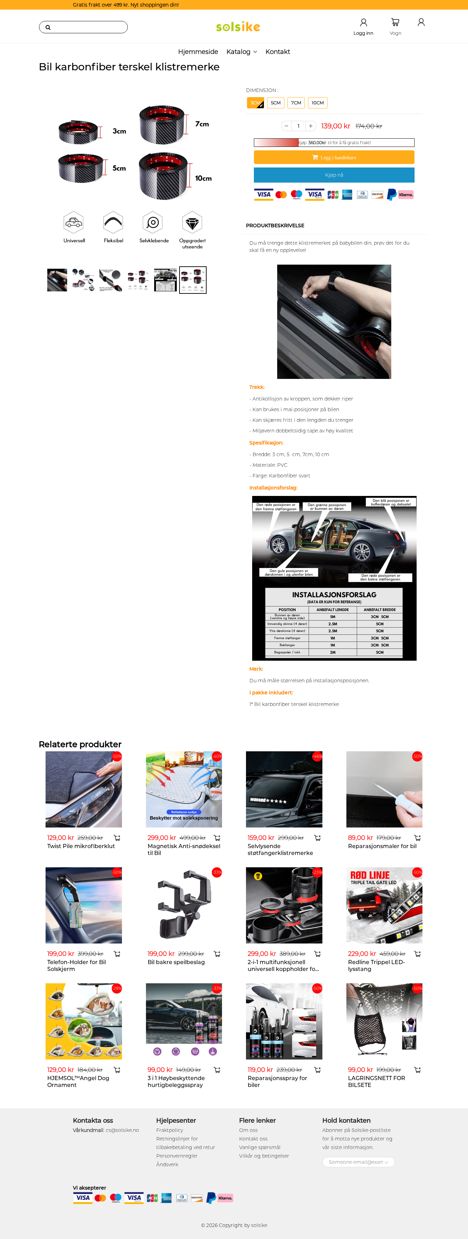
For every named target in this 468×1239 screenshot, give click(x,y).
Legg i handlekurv (340, 157)
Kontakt (278, 52)
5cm (276, 102)
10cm (318, 102)
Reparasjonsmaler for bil (382, 846)
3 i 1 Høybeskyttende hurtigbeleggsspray (176, 1081)
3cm (255, 102)
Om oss (248, 1130)
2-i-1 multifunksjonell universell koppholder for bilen (283, 969)
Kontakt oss (253, 1139)
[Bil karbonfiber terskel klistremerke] (133, 175)
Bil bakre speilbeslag (176, 962)
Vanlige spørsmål (260, 1147)
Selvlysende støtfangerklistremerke (280, 849)
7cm (296, 102)
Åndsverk (167, 1164)
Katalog (238, 52)
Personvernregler (177, 1156)
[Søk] (48, 27)
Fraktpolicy (169, 1130)
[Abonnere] (386, 1162)
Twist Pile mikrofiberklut (81, 846)
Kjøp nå (334, 175)
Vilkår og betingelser (264, 1156)
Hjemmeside (198, 52)
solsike (259, 1225)
